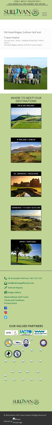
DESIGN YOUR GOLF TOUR (32, 40)
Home (18, 40)
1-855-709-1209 (35, 278)
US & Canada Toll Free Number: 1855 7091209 (26, 4)
